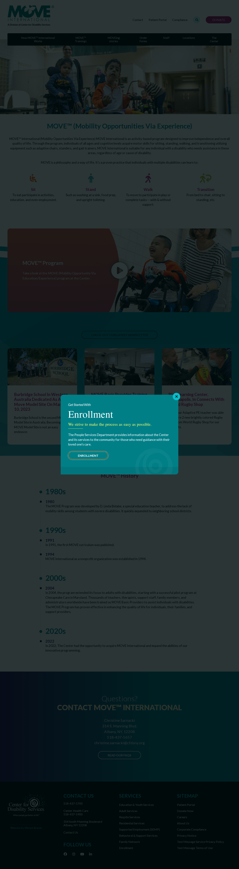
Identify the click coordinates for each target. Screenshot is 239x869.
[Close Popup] (176, 396)
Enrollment (88, 455)
